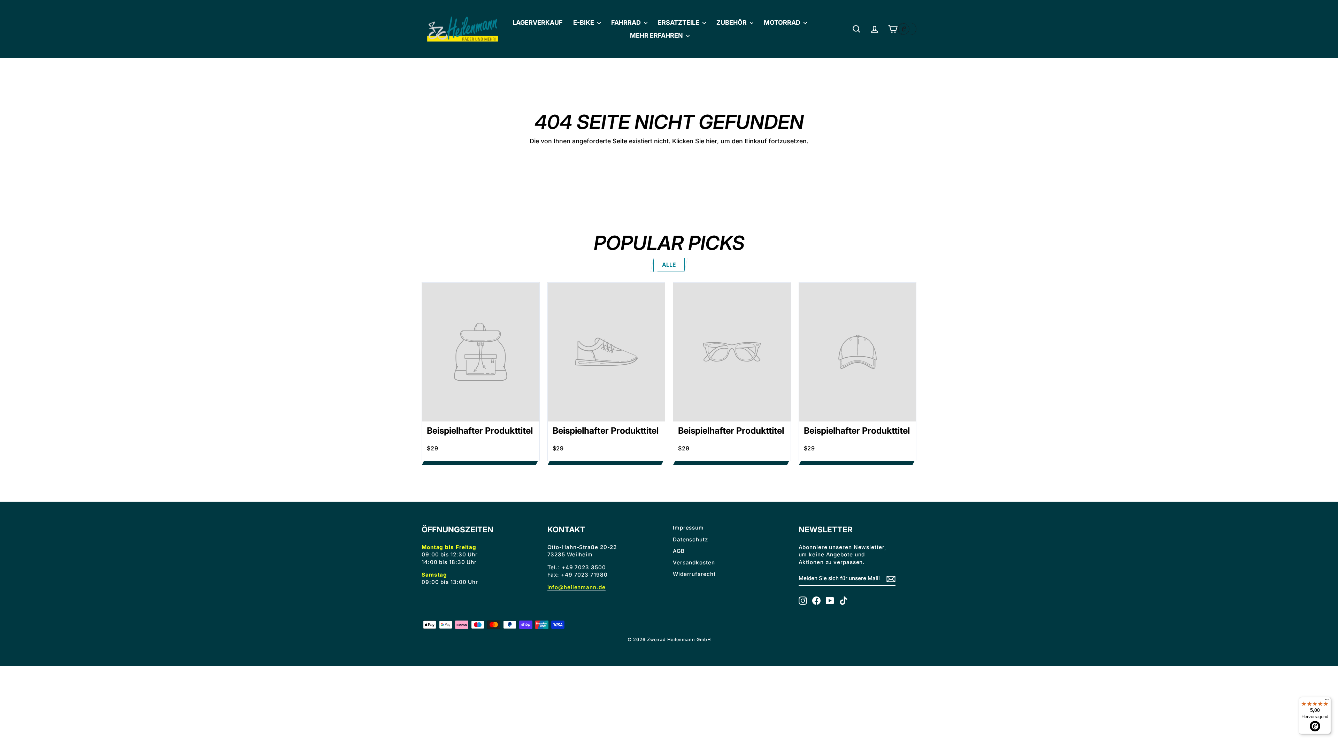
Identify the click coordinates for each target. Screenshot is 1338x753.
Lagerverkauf (538, 22)
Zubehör (732, 22)
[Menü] (1327, 701)
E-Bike (584, 22)
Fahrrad (626, 22)
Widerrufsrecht (694, 574)
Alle (669, 264)
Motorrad (783, 22)
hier (711, 141)
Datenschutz (690, 539)
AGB (679, 551)
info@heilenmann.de (576, 587)
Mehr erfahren (657, 35)
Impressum (688, 527)
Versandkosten (694, 562)
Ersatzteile (679, 22)
